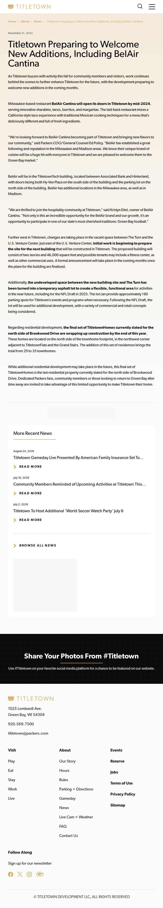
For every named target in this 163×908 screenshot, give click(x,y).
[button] (152, 7)
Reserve (117, 761)
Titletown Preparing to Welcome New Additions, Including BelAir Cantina (94, 21)
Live (11, 799)
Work (12, 789)
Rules (63, 780)
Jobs (114, 772)
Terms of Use (121, 783)
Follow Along (20, 852)
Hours (64, 771)
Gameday (67, 799)
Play (11, 761)
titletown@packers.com (28, 733)
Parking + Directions (76, 789)
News (38, 21)
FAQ (63, 826)
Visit (12, 750)
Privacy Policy (122, 794)
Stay (11, 780)
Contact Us (68, 836)
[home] (29, 7)
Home (12, 21)
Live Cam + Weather (76, 817)
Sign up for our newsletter (30, 863)
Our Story (67, 761)
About (25, 21)
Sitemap (117, 805)
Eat (10, 771)
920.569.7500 (21, 724)
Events (116, 750)
